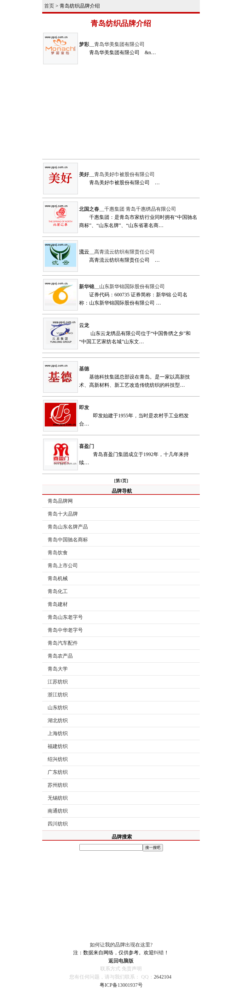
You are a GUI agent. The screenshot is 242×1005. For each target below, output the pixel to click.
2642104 (162, 976)
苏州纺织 (58, 785)
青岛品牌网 (60, 501)
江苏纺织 (58, 681)
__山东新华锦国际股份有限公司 (122, 286)
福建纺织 (58, 746)
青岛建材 (58, 604)
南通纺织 (58, 811)
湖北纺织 (58, 720)
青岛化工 (58, 591)
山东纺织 (58, 707)
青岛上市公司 (63, 565)
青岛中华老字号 (65, 630)
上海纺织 (58, 733)
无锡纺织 (58, 798)
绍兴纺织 (58, 759)
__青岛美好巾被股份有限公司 (117, 174)
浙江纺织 (58, 694)
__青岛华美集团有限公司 (112, 44)
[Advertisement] (121, 112)
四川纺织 (58, 823)
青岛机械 (58, 578)
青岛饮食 (58, 552)
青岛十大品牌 (63, 514)
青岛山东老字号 (65, 617)
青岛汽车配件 (63, 643)
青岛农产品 (60, 656)
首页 (49, 6)
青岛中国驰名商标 (68, 539)
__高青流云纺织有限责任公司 (117, 251)
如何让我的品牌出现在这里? (121, 944)
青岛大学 (58, 668)
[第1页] (121, 480)
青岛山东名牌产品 (68, 526)
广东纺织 (58, 772)
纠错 (159, 952)
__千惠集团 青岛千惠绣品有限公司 (127, 209)
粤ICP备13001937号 (121, 985)
